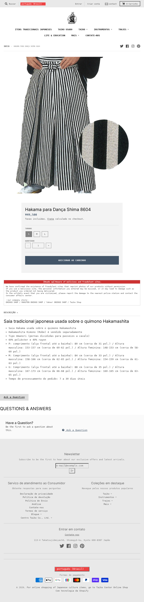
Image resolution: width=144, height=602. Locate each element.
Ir (72, 470)
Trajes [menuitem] (122, 29)
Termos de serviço (36, 511)
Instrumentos (106, 497)
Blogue (35, 514)
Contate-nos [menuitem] (93, 35)
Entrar (78, 4)
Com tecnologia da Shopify (72, 590)
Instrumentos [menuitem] (102, 29)
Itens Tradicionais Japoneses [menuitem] (33, 29)
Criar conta (93, 4)
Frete (50, 219)
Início (6, 46)
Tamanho (28, 229)
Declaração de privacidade (36, 493)
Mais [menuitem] (74, 35)
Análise (36, 504)
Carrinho (132, 4)
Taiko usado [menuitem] (65, 29)
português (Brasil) (32, 4)
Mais (106, 504)
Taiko (106, 493)
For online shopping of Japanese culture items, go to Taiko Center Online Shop (77, 587)
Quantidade (29, 241)
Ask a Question (14, 397)
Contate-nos (36, 507)
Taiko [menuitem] (82, 29)
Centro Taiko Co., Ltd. (35, 517)
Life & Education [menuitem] (54, 35)
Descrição (10, 312)
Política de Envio (36, 500)
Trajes (106, 500)
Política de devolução (36, 497)
